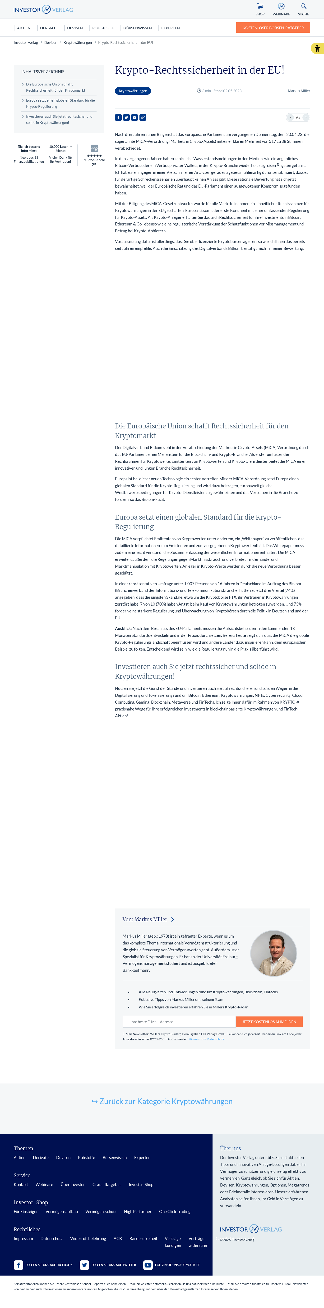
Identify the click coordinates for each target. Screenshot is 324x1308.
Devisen (75, 28)
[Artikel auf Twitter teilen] (126, 117)
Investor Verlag (26, 42)
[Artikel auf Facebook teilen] (118, 117)
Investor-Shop (141, 1184)
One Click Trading (174, 1211)
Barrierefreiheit (143, 1238)
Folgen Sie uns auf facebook (49, 1265)
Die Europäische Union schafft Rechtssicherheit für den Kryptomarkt (55, 87)
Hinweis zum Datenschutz (206, 1039)
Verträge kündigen (173, 1242)
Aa (298, 117)
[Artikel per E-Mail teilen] (134, 117)
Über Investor (73, 1184)
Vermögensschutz (100, 1211)
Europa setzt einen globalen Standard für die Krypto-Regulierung (60, 103)
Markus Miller (299, 91)
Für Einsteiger (26, 1211)
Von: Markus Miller (145, 919)
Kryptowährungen (78, 42)
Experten (170, 28)
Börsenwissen (137, 28)
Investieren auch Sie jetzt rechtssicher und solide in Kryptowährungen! (59, 119)
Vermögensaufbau (62, 1211)
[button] (317, 48)
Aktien (24, 28)
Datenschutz (52, 1238)
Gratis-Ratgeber (107, 1184)
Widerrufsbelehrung (88, 1238)
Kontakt (21, 1184)
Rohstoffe (103, 28)
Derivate (49, 28)
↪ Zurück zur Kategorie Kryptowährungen (162, 1101)
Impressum (23, 1238)
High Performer (138, 1211)
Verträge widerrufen (198, 1242)
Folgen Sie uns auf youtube (177, 1265)
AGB (118, 1238)
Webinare (44, 1184)
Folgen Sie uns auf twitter (114, 1265)
